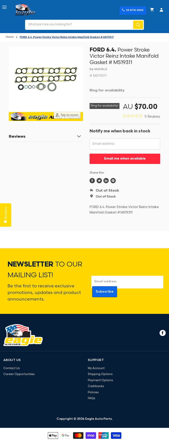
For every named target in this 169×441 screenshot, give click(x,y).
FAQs (91, 398)
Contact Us (11, 368)
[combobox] (78, 25)
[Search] (138, 25)
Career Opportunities (19, 374)
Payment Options (100, 380)
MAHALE (100, 69)
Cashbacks (96, 386)
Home (10, 37)
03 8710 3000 (134, 10)
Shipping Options (100, 374)
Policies (93, 392)
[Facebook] (162, 332)
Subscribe (105, 291)
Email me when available (125, 158)
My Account (96, 368)
